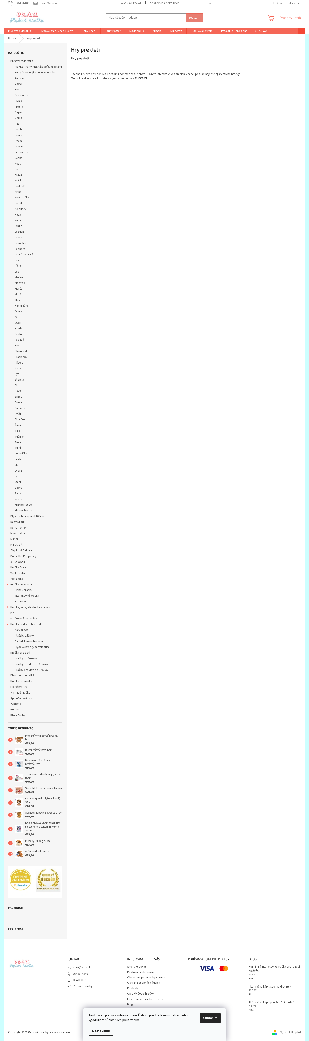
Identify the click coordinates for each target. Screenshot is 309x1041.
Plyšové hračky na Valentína (32, 647)
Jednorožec (22, 152)
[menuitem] (19, 31)
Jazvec (19, 146)
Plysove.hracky (82, 986)
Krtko (18, 192)
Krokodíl (20, 186)
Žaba (18, 493)
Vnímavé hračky (20, 693)
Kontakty (133, 988)
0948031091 (80, 980)
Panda (18, 328)
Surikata (20, 408)
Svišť (18, 414)
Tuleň (18, 448)
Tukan (18, 442)
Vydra (18, 471)
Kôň (17, 169)
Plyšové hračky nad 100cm (27, 516)
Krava (18, 175)
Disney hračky (23, 590)
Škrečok (20, 419)
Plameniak (21, 351)
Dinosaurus (22, 95)
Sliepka (19, 380)
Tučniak (19, 437)
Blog (130, 1004)
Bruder (14, 710)
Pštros (19, 363)
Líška (18, 266)
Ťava (18, 425)
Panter (19, 334)
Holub (18, 129)
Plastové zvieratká (22, 675)
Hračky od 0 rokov (26, 658)
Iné (12, 613)
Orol (17, 317)
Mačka (19, 277)
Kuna (18, 220)
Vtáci (18, 482)
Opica (18, 311)
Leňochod (21, 243)
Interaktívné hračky (27, 596)
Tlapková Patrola (21, 550)
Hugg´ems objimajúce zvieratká (35, 72)
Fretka (19, 107)
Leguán (19, 232)
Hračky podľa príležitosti (26, 624)
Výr (17, 476)
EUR (276, 3)
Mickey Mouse (24, 510)
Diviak (18, 101)
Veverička (21, 454)
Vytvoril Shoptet (290, 1032)
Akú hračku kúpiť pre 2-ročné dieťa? (271, 1002)
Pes (17, 345)
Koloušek (21, 209)
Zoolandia (16, 579)
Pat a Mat (20, 601)
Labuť (18, 226)
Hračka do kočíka (21, 681)
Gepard (19, 112)
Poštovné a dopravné (164, 3)
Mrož (18, 294)
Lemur (19, 237)
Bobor (19, 84)
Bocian (19, 89)
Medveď (20, 283)
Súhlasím (210, 1018)
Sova (18, 391)
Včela (18, 459)
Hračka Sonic (18, 567)
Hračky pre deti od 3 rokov (31, 670)
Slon (17, 385)
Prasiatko (21, 357)
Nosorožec (22, 306)
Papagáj (20, 340)
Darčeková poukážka (23, 618)
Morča (19, 289)
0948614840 (80, 974)
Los (17, 272)
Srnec (18, 397)
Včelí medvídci (19, 573)
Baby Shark (17, 522)
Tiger (18, 431)
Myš (17, 300)
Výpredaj (16, 704)
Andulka (20, 78)
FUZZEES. (141, 78)
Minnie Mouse (23, 505)
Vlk (16, 465)
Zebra (18, 488)
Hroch (18, 135)
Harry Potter (18, 528)
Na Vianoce (21, 630)
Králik (18, 181)
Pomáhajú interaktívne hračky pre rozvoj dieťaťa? (274, 969)
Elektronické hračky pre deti (145, 999)
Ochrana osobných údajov (143, 983)
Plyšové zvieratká (21, 61)
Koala (18, 164)
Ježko (19, 158)
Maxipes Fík (17, 533)
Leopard (20, 249)
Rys (17, 374)
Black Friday (18, 715)
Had (17, 124)
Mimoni (14, 539)
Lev (17, 260)
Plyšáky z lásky (24, 636)
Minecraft (16, 545)
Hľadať (194, 17)
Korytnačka (22, 198)
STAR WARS (17, 562)
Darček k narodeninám (29, 641)
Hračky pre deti (20, 653)
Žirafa (18, 499)
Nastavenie (101, 1030)
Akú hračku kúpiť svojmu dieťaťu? (270, 987)
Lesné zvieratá (24, 254)
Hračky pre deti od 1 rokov (31, 664)
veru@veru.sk (82, 967)
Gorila (18, 118)
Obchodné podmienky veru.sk (146, 977)
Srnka (18, 402)
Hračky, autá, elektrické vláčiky (30, 607)
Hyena (19, 141)
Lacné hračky (18, 687)
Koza (18, 215)
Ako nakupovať (131, 3)
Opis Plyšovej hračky (140, 994)
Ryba (18, 368)
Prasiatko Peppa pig (23, 556)
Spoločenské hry (21, 698)
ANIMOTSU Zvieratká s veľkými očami (38, 67)
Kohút (18, 203)
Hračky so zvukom (22, 584)
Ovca (18, 323)
